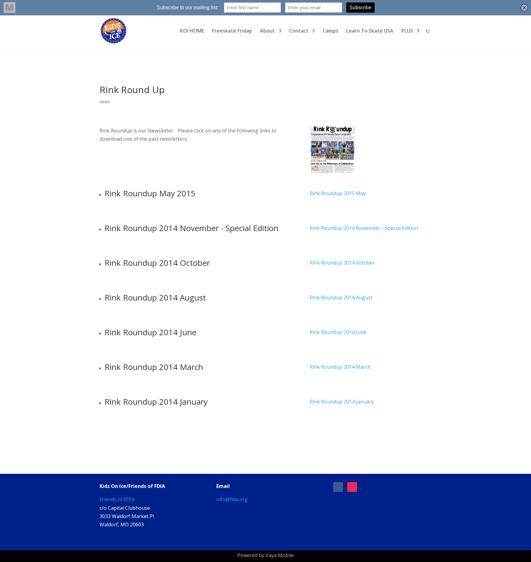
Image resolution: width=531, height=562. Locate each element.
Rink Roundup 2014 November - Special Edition (364, 228)
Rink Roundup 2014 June (338, 332)
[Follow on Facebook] (338, 487)
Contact (299, 31)
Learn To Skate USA (369, 31)
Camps (330, 31)
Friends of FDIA (117, 499)
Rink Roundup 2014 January (342, 401)
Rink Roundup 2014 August (341, 297)
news (105, 101)
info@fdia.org (232, 499)
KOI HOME (192, 31)
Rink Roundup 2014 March (340, 367)
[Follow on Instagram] (352, 487)
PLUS (407, 31)
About (267, 31)
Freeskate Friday (232, 31)
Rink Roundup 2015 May (338, 193)
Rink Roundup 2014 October (342, 262)
